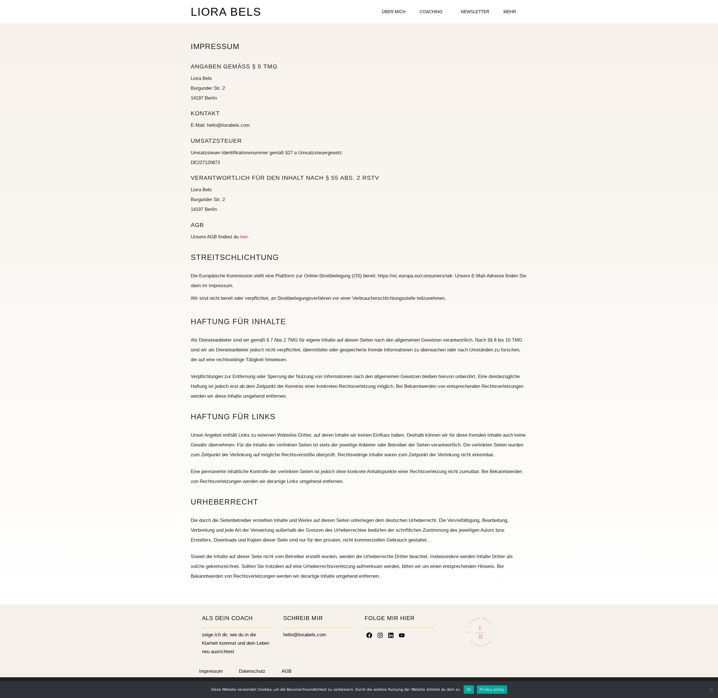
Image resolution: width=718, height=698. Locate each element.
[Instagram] (380, 635)
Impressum (211, 671)
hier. (244, 236)
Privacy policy (492, 689)
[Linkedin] (391, 635)
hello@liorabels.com (304, 634)
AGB (286, 671)
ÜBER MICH (394, 11)
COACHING (431, 11)
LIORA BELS (226, 12)
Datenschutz (252, 671)
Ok (468, 689)
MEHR (509, 11)
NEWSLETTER (475, 11)
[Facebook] (369, 635)
